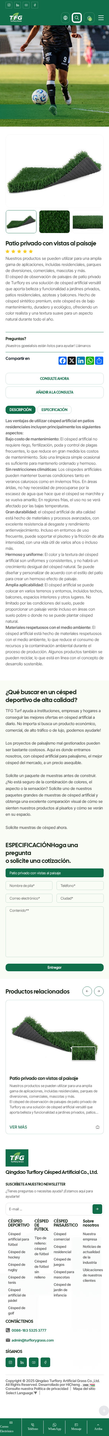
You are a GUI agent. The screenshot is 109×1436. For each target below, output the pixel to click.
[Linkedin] (17, 5)
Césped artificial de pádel (17, 1295)
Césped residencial (62, 1249)
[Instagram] (9, 5)
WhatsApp (54, 1428)
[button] (87, 991)
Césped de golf (16, 1310)
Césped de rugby (16, 1267)
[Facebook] (34, 5)
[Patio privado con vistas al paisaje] (98, 1127)
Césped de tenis (16, 1280)
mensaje (76, 1428)
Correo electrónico (6, 1429)
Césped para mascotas (64, 1274)
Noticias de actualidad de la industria (92, 1254)
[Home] (16, 17)
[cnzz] (88, 1384)
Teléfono (33, 1428)
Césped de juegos (62, 1262)
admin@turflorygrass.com (33, 1340)
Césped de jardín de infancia (62, 1289)
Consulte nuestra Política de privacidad (37, 1388)
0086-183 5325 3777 (29, 1330)
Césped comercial (62, 1236)
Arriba (98, 1428)
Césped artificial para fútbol (18, 1239)
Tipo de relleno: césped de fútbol (41, 1246)
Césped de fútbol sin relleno (41, 1269)
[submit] (97, 1209)
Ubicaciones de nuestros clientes (93, 1275)
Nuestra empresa (90, 1236)
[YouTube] (26, 5)
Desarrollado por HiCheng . (60, 1384)
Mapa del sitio (84, 1388)
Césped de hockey (16, 1254)
